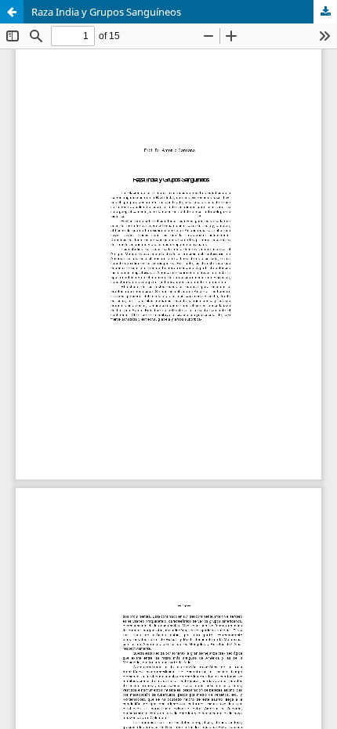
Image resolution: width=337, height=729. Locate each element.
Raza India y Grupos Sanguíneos (106, 12)
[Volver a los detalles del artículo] (12, 11)
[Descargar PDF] (325, 11)
